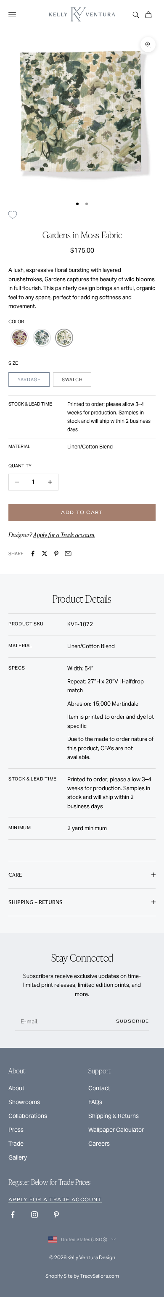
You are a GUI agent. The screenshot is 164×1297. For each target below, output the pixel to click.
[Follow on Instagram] (34, 1214)
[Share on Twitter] (44, 553)
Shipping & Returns (113, 1116)
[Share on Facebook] (32, 553)
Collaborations (27, 1116)
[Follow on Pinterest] (56, 1214)
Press (16, 1130)
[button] (20, 338)
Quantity (20, 466)
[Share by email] (68, 553)
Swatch (72, 379)
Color (16, 321)
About (16, 1088)
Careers (99, 1143)
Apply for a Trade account (64, 534)
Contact (99, 1088)
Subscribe (132, 1021)
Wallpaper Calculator (116, 1130)
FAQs (95, 1102)
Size (13, 363)
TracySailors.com (99, 1276)
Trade (16, 1143)
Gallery (17, 1157)
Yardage (29, 379)
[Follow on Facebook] (12, 1214)
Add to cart (82, 512)
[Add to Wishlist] (15, 214)
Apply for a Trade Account (55, 1199)
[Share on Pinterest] (56, 553)
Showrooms (24, 1102)
